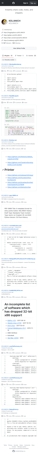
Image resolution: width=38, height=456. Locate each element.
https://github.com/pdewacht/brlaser (20, 175)
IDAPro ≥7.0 (11, 320)
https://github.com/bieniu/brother (19, 187)
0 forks (10, 71)
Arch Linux (11, 325)
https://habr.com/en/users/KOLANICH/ (15, 38)
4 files (4, 71)
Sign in (25, 3)
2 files (4, 102)
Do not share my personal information (19, 448)
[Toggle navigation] (2, 3)
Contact (14, 446)
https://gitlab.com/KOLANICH (13, 35)
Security (16, 445)
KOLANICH (4, 64)
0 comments (18, 71)
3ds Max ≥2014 (12, 338)
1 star (24, 148)
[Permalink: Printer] (3, 169)
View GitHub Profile (19, 48)
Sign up (33, 3)
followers (7, 43)
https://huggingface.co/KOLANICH (14, 32)
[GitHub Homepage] (13, 451)
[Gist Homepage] (13, 3)
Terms (5, 445)
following (16, 43)
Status (21, 445)
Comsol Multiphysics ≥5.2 (16, 328)
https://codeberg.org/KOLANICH (14, 40)
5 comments (17, 234)
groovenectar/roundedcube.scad (9, 229)
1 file (4, 148)
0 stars (25, 71)
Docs (33, 445)
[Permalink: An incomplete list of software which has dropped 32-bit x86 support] (3, 309)
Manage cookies (22, 446)
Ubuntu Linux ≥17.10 (14, 323)
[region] (19, 82)
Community (27, 445)
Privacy (10, 445)
